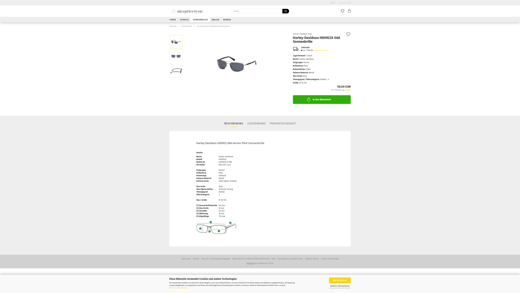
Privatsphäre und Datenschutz (290, 259)
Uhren (173, 19)
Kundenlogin (346, 3)
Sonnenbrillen (200, 19)
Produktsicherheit (283, 123)
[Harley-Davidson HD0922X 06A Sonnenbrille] (237, 63)
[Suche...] (285, 11)
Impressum (186, 259)
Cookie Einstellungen (330, 259)
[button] (349, 11)
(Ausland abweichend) (321, 50)
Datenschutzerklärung (178, 288)
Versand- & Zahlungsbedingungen (215, 259)
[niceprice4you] (186, 11)
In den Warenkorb (322, 99)
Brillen (215, 19)
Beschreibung (233, 123)
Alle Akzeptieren (340, 280)
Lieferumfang (256, 123)
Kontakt (196, 259)
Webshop (251, 263)
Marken (227, 19)
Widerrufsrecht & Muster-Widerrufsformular (251, 259)
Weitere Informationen (340, 286)
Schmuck (184, 19)
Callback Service (312, 259)
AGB (273, 259)
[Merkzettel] (342, 11)
